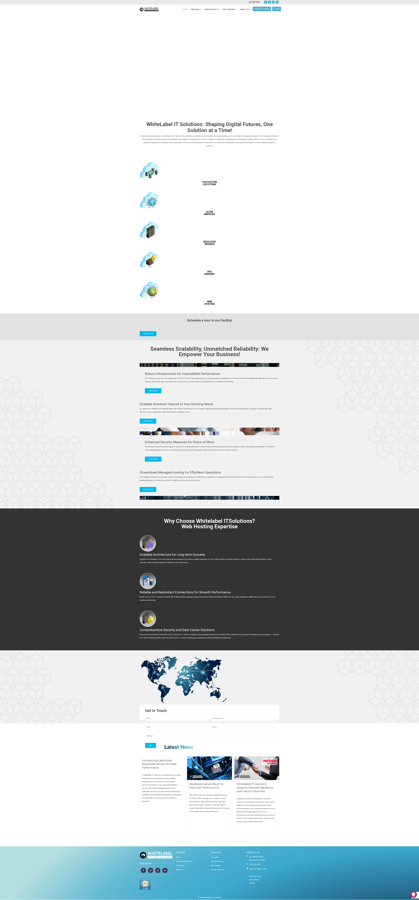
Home (178, 857)
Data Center (180, 865)
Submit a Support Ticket (258, 869)
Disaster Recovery (217, 870)
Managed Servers (217, 861)
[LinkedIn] (277, 2)
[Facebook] (266, 2)
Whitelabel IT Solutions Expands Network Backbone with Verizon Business (255, 787)
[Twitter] (269, 2)
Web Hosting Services (184, 861)
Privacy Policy (254, 880)
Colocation (215, 857)
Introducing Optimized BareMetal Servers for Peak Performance (159, 764)
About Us (179, 870)
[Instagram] (273, 2)
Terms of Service (255, 876)
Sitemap (252, 883)
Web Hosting (215, 865)
